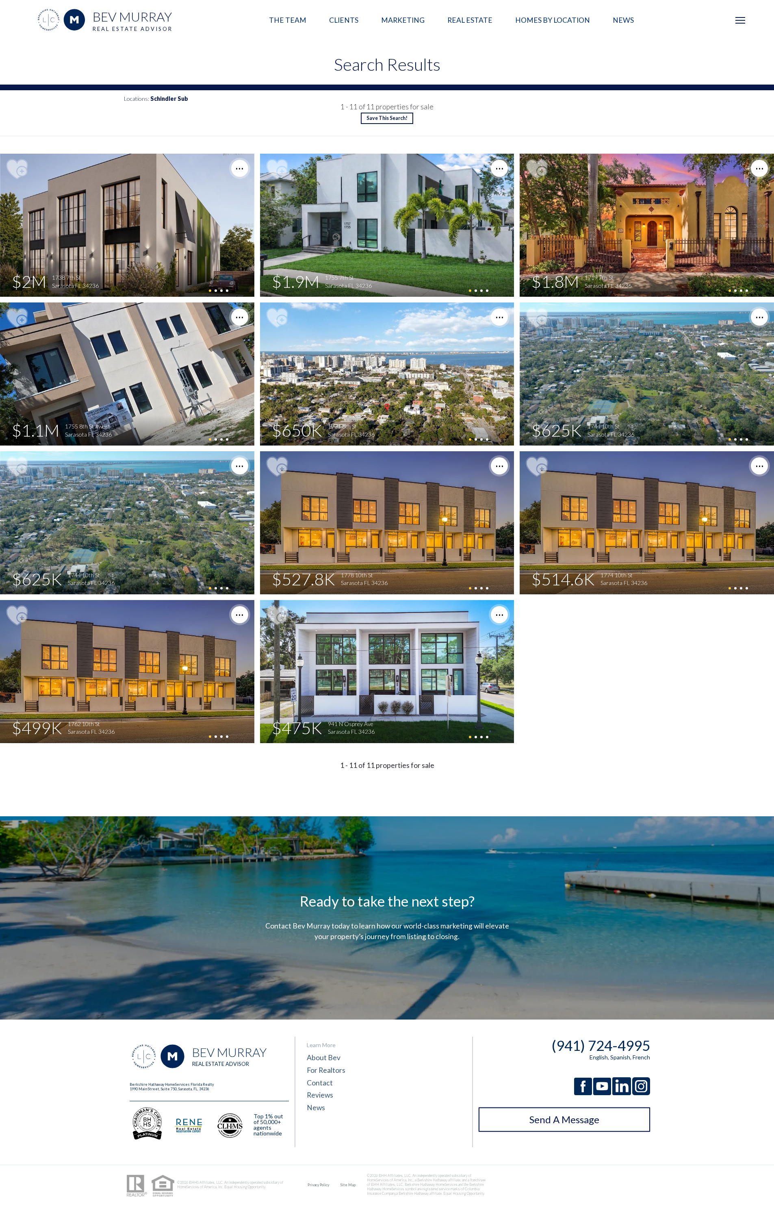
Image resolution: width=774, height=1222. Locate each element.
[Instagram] (641, 1092)
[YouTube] (602, 1092)
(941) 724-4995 (601, 1045)
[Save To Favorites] (16, 169)
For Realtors (326, 1070)
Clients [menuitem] (343, 20)
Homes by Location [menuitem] (552, 20)
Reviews (320, 1095)
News (316, 1107)
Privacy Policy (318, 1185)
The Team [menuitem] (287, 20)
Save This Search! (387, 118)
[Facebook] (583, 1092)
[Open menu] (740, 20)
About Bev (323, 1057)
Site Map (348, 1185)
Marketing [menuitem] (403, 20)
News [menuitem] (623, 20)
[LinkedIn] (622, 1092)
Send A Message (564, 1119)
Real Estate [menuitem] (469, 20)
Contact (320, 1082)
